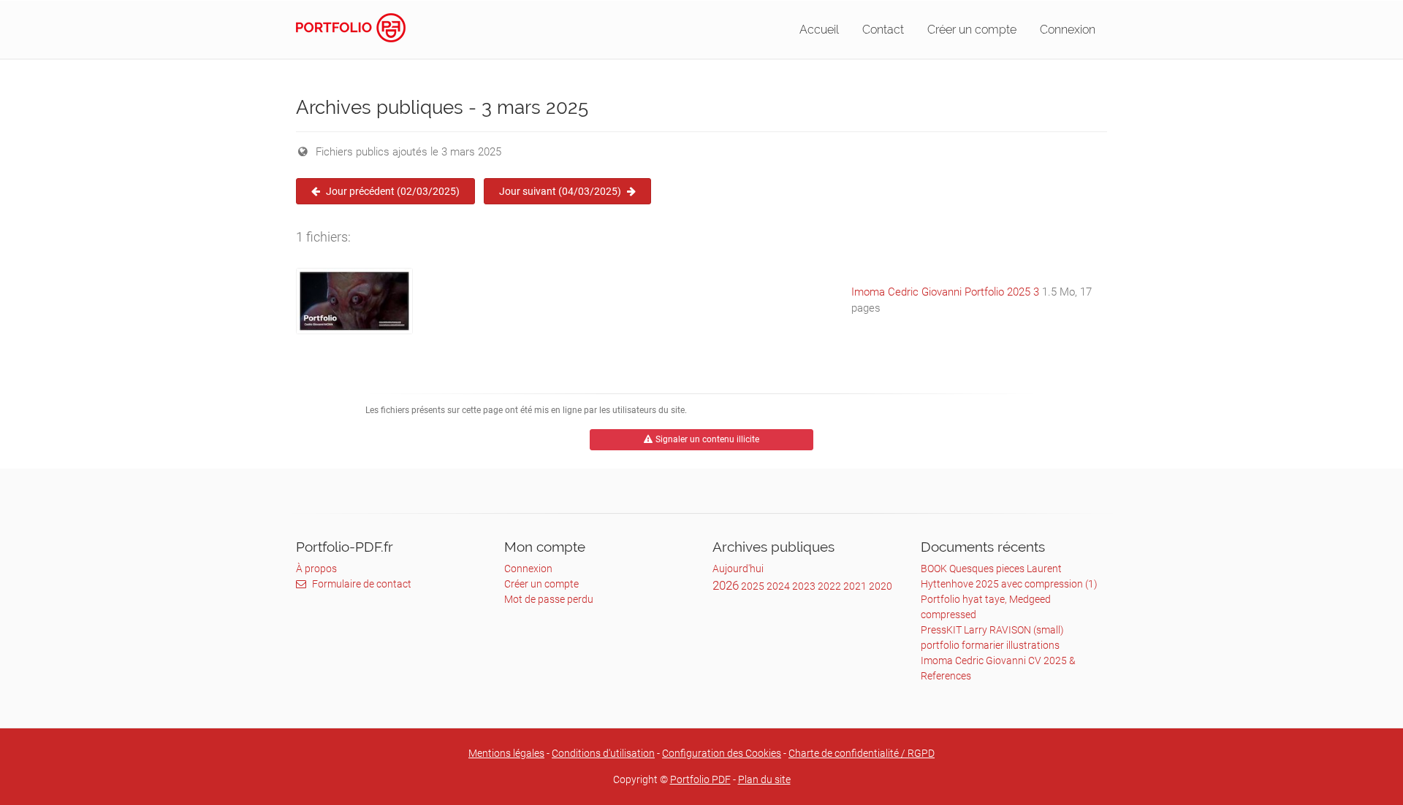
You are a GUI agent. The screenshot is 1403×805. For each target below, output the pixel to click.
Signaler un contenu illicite (707, 439)
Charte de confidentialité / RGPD (861, 753)
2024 (778, 586)
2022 (829, 586)
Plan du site (764, 779)
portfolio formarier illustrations (990, 645)
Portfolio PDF (700, 779)
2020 (880, 586)
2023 (803, 586)
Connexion (1067, 29)
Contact (883, 29)
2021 (855, 586)
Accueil (819, 29)
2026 (725, 585)
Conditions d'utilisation (603, 753)
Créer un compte (971, 29)
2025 (752, 586)
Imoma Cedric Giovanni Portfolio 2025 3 (945, 291)
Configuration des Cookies (721, 753)
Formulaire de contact (361, 584)
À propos (316, 568)
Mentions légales (506, 753)
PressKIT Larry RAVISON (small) (992, 630)
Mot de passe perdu (548, 599)
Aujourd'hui (738, 568)
